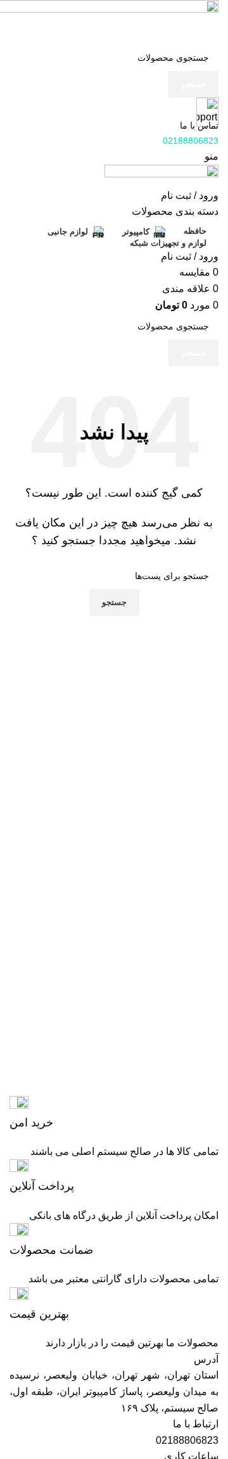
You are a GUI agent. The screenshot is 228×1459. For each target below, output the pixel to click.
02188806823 (187, 1440)
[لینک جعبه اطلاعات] (114, 1113)
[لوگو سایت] (161, 175)
